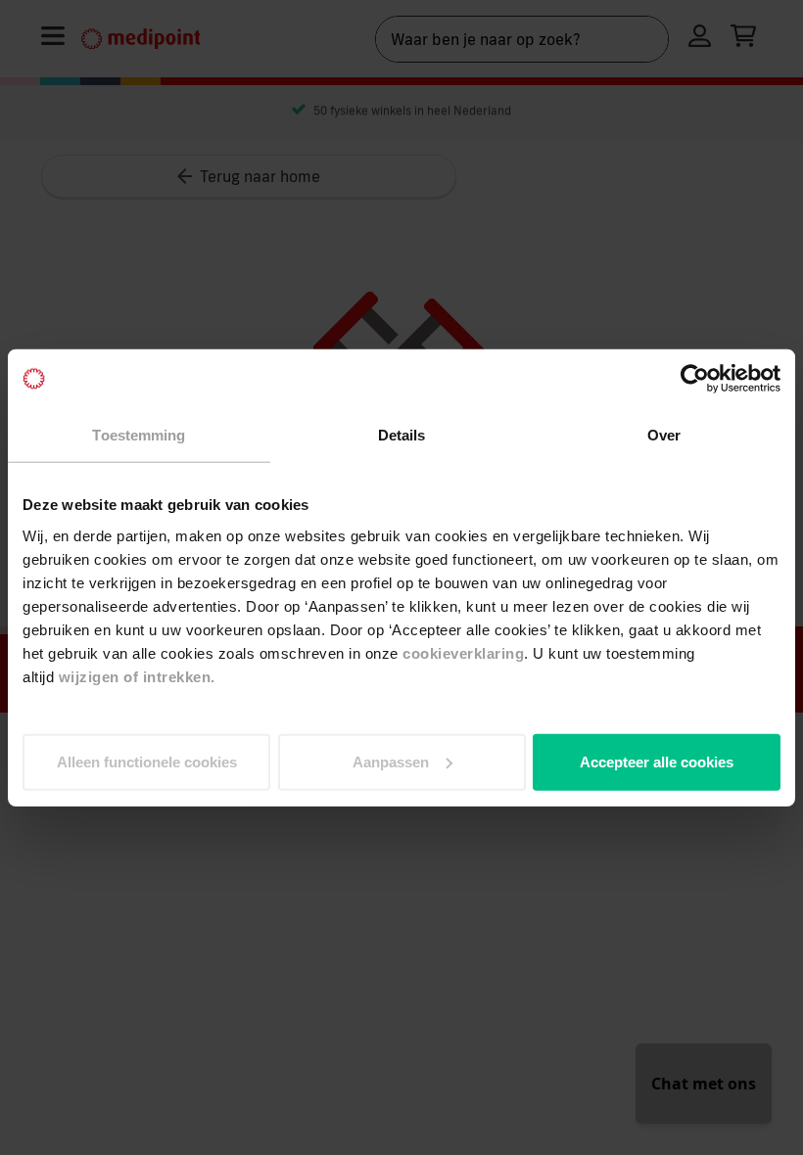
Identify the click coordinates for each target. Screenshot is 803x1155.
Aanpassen (391, 761)
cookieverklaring (463, 652)
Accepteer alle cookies (656, 761)
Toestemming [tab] (138, 435)
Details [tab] (402, 435)
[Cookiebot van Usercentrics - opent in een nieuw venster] (694, 378)
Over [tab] (664, 435)
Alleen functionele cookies (147, 761)
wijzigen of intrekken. (137, 676)
